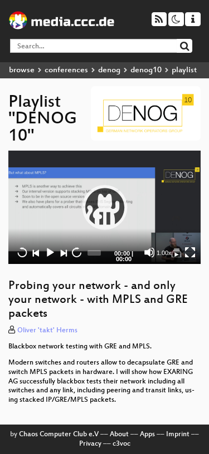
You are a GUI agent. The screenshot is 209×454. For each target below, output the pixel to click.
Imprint (177, 434)
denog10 (146, 70)
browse (22, 70)
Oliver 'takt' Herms (47, 331)
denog (109, 70)
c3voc (121, 444)
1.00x (164, 253)
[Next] (63, 252)
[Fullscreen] (190, 252)
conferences (66, 70)
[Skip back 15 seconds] (22, 252)
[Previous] (36, 252)
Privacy (90, 444)
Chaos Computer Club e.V (59, 434)
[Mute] (149, 252)
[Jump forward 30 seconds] (76, 252)
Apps (147, 434)
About (119, 434)
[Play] (105, 207)
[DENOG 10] (176, 252)
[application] (104, 207)
